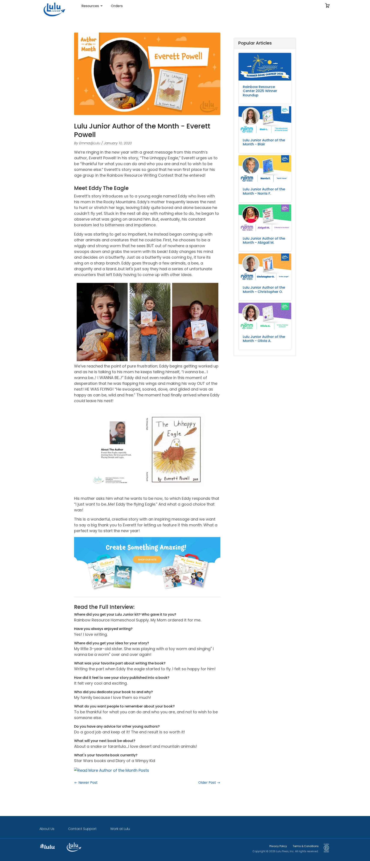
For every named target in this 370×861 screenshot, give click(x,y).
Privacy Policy (278, 846)
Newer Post (88, 782)
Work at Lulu (120, 828)
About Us (46, 828)
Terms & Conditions (306, 846)
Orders (117, 5)
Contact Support (82, 828)
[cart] (327, 6)
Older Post (207, 782)
